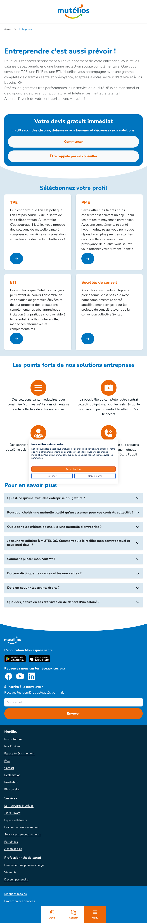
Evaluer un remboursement (22, 827)
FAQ (7, 761)
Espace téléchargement (19, 753)
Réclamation (12, 775)
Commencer (73, 141)
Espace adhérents (15, 820)
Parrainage (11, 842)
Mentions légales (15, 894)
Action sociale (13, 849)
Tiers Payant (12, 813)
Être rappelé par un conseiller (73, 156)
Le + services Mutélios (19, 806)
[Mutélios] (73, 11)
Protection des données (19, 901)
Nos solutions (13, 739)
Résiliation (11, 782)
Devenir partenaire (16, 880)
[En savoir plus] (16, 258)
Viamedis (10, 872)
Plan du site (12, 789)
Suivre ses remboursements (22, 834)
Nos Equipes (12, 746)
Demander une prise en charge (24, 865)
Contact (9, 768)
